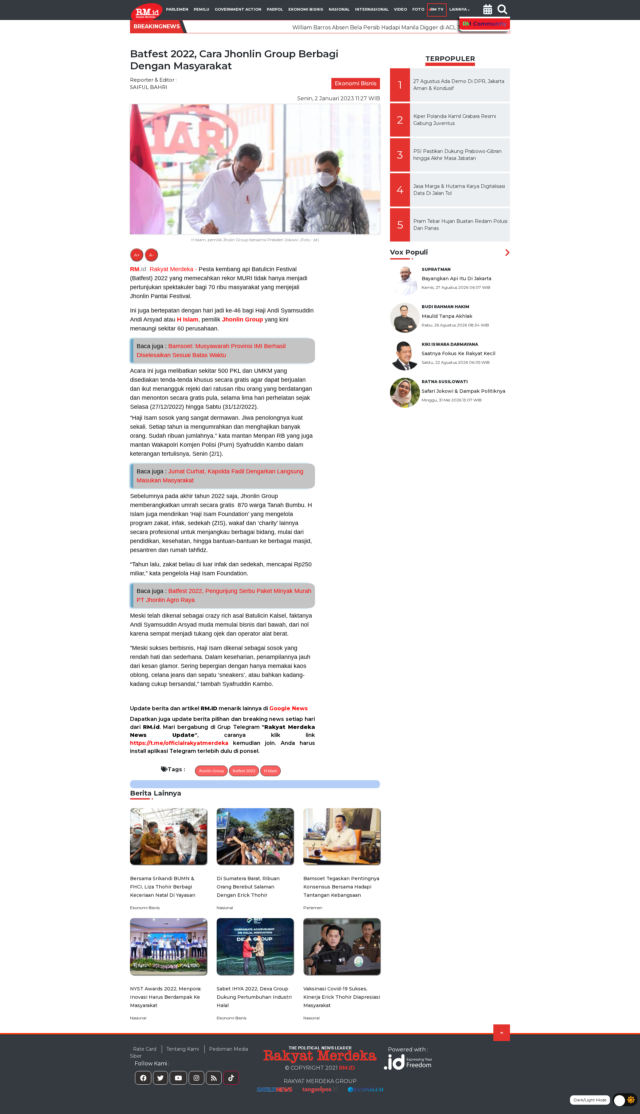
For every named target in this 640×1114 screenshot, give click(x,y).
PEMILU (201, 9)
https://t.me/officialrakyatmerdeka (179, 743)
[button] (488, 10)
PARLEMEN (177, 9)
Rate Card (144, 1049)
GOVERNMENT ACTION (238, 9)
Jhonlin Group (242, 319)
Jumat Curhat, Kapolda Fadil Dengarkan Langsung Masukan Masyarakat (220, 476)
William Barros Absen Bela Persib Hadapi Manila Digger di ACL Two (321, 27)
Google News (288, 708)
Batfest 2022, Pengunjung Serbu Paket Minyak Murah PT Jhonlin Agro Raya (224, 595)
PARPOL (275, 9)
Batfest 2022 (244, 771)
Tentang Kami (182, 1049)
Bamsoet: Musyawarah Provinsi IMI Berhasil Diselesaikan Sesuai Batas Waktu (211, 350)
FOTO (418, 9)
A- (151, 255)
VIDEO (400, 9)
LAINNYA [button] (458, 9)
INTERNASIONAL (372, 9)
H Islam (187, 319)
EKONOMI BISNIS (305, 9)
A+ (137, 255)
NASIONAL (339, 9)
